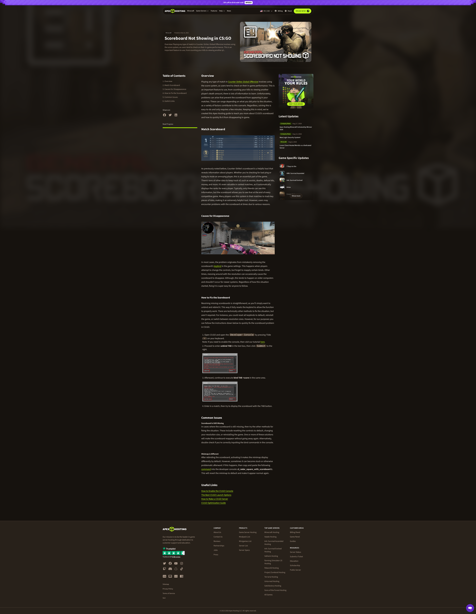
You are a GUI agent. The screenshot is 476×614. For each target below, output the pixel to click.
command (206, 469)
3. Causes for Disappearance (174, 89)
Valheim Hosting (271, 556)
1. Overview (167, 81)
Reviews (217, 541)
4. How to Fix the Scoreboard (175, 93)
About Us (217, 532)
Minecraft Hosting (271, 532)
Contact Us (218, 536)
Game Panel (295, 536)
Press (216, 554)
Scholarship (295, 565)
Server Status (295, 552)
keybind (217, 266)
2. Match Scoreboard (171, 85)
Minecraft (190, 11)
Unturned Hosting (271, 581)
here (262, 341)
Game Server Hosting (247, 532)
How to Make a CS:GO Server (214, 499)
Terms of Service (169, 593)
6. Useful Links (169, 101)
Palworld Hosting (271, 568)
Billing (280, 11)
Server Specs (244, 550)
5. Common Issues (170, 97)
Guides (293, 541)
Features (214, 11)
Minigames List (245, 541)
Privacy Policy (168, 589)
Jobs (216, 550)
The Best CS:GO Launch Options (216, 495)
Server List (243, 545)
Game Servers (201, 11)
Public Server (295, 570)
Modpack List (244, 536)
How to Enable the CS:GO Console (217, 491)
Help (221, 11)
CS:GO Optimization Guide (213, 502)
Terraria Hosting (271, 577)
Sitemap (166, 584)
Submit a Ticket (296, 556)
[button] (202, 11)
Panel (290, 11)
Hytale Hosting (270, 536)
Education (294, 561)
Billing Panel (295, 532)
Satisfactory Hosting (272, 585)
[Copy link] (217, 76)
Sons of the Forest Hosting (275, 590)
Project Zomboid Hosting (274, 572)
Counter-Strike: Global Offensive (243, 81)
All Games (268, 594)
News (229, 11)
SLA (164, 598)
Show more (296, 196)
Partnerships (219, 545)
